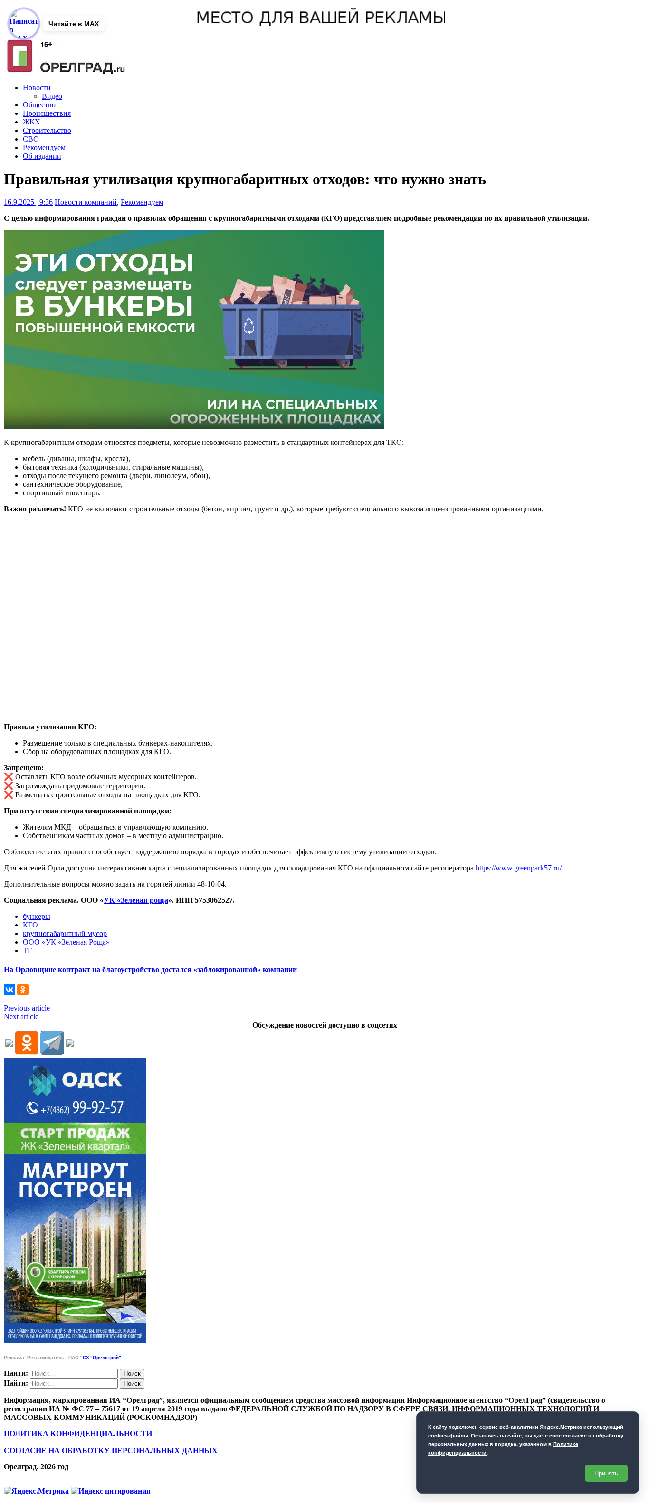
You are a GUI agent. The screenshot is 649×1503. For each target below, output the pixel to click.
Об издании (42, 156)
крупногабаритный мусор (65, 933)
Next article (21, 1016)
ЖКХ (31, 122)
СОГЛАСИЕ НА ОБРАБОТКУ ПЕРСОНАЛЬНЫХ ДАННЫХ (111, 1450)
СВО (31, 139)
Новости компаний (86, 202)
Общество (39, 105)
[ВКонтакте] (9, 989)
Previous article (27, 1008)
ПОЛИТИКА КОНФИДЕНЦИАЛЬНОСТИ (78, 1433)
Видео (52, 96)
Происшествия (47, 113)
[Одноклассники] (23, 989)
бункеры (36, 916)
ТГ (27, 950)
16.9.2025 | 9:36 (28, 202)
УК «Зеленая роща (136, 900)
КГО (30, 925)
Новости (37, 88)
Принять (606, 1473)
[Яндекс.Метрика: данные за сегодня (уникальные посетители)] (36, 1491)
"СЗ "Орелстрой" (100, 1357)
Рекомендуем (44, 147)
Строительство (47, 130)
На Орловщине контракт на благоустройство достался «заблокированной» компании (150, 969)
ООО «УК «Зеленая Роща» (66, 942)
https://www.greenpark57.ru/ (519, 868)
